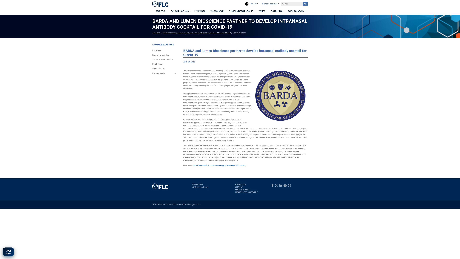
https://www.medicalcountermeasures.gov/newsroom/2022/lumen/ (219, 165)
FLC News (156, 33)
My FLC (253, 4)
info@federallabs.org (200, 187)
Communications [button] (296, 11)
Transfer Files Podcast (162, 60)
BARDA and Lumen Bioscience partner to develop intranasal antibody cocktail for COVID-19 (196, 33)
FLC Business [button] (276, 11)
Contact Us (240, 185)
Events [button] (262, 11)
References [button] (199, 11)
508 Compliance (242, 190)
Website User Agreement (246, 192)
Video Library (158, 69)
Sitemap (239, 187)
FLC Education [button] (217, 11)
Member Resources (270, 4)
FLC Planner (157, 64)
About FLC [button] (160, 11)
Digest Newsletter (160, 55)
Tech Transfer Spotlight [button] (241, 11)
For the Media (158, 73)
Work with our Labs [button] (180, 11)
